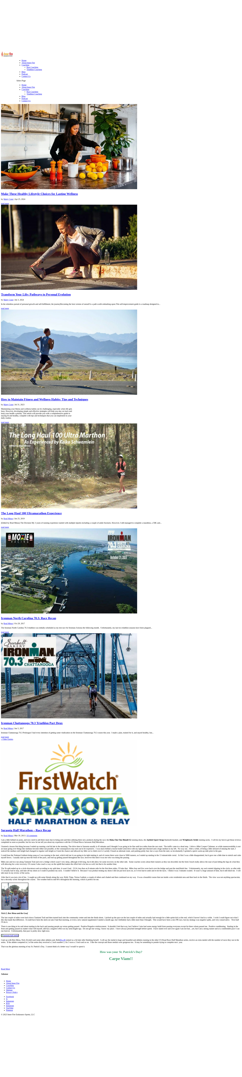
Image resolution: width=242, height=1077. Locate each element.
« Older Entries (7, 739)
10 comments (32, 836)
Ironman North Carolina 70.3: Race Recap (28, 618)
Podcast (25, 98)
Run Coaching (32, 92)
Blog (23, 96)
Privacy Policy (12, 992)
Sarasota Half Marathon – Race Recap (26, 830)
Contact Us (26, 101)
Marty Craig (8, 199)
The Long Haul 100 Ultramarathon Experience (31, 513)
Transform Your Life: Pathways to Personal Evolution (36, 294)
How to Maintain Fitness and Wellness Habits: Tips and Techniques (44, 399)
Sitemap (9, 990)
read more (5, 203)
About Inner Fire (28, 87)
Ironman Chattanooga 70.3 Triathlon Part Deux (32, 723)
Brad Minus (8, 519)
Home (24, 85)
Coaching (25, 89)
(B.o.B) (63, 940)
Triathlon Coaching (34, 94)
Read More (5, 969)
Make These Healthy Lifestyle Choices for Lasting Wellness (39, 193)
